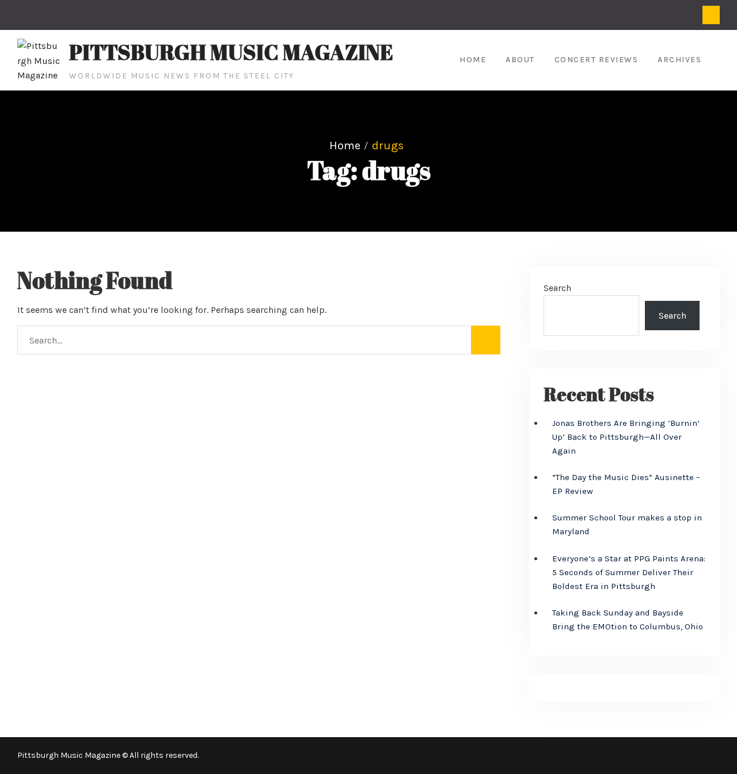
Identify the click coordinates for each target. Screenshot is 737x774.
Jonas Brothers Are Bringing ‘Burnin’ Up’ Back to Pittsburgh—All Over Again (626, 437)
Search (557, 287)
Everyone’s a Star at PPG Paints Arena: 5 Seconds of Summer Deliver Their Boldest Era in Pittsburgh (628, 572)
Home (472, 60)
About (520, 60)
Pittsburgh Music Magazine (231, 51)
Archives (679, 60)
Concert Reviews (596, 60)
